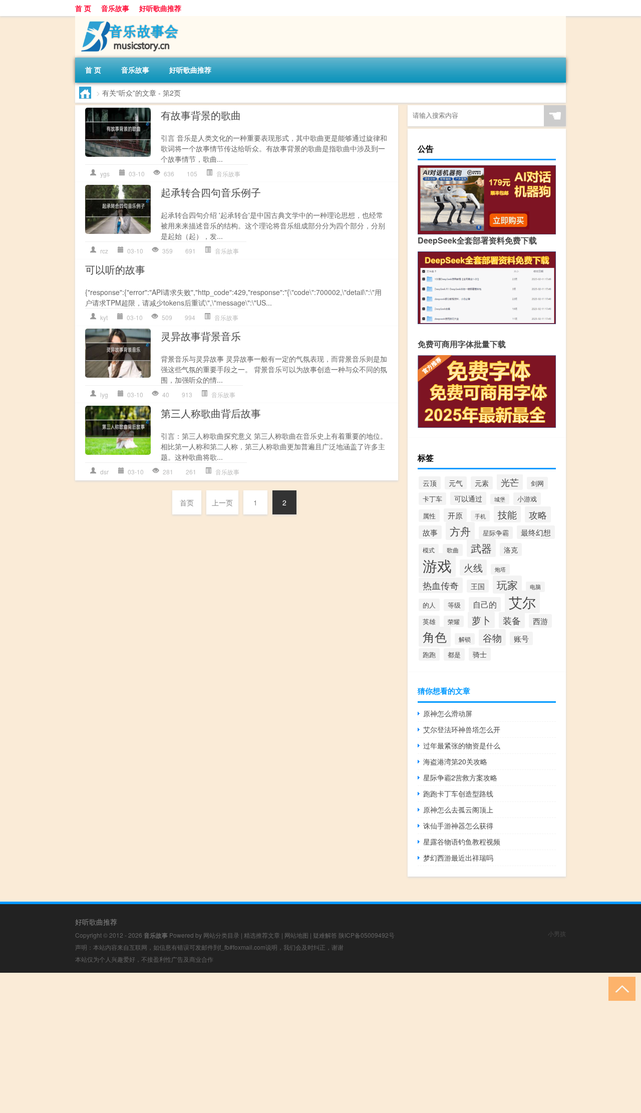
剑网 (537, 483)
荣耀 (454, 621)
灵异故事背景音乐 (201, 336)
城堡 (499, 499)
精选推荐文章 (262, 935)
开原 (455, 515)
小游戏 (527, 498)
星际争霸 (496, 532)
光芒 (510, 481)
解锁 (465, 639)
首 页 (83, 8)
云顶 (430, 483)
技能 (507, 514)
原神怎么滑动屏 (447, 713)
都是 (454, 654)
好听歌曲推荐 (160, 8)
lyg (104, 394)
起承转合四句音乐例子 (211, 192)
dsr (104, 471)
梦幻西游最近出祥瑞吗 (458, 858)
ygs (105, 173)
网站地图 (296, 935)
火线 (473, 567)
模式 (429, 549)
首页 (187, 502)
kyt (104, 317)
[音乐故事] (127, 20)
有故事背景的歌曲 (201, 115)
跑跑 (429, 654)
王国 (478, 586)
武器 (481, 547)
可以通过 (468, 498)
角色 (435, 636)
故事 (430, 532)
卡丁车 (432, 498)
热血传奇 (441, 585)
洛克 (511, 549)
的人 (429, 605)
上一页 (222, 502)
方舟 (460, 530)
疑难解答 (325, 935)
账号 (521, 638)
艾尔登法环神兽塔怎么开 (461, 729)
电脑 (535, 587)
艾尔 (522, 602)
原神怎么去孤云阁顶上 (458, 809)
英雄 (429, 621)
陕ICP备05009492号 (367, 935)
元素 (482, 483)
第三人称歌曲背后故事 (211, 413)
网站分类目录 (221, 935)
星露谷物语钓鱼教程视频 (461, 842)
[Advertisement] (300, 1043)
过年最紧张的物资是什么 (461, 745)
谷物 (492, 637)
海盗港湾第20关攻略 (455, 761)
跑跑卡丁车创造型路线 (458, 793)
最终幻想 (536, 532)
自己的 (485, 604)
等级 (454, 605)
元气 (456, 483)
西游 (540, 621)
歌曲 (453, 549)
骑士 (480, 654)
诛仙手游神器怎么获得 (458, 825)
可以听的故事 (115, 269)
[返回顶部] (619, 988)
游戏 (437, 565)
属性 (429, 515)
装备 (512, 620)
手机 (480, 516)
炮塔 (500, 569)
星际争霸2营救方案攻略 (460, 777)
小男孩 (557, 933)
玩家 (507, 584)
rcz (104, 250)
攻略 (538, 514)
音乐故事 (115, 8)
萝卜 (481, 620)
